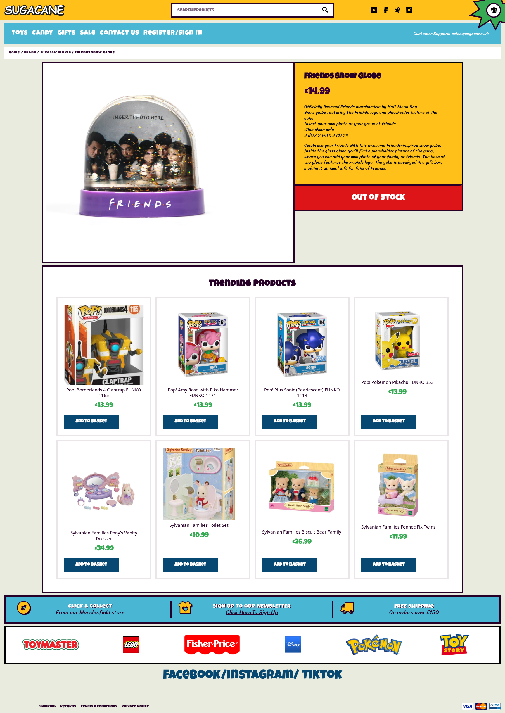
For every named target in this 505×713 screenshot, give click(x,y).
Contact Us (119, 34)
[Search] (325, 10)
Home (14, 53)
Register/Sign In (173, 34)
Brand (30, 53)
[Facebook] (386, 10)
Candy (42, 34)
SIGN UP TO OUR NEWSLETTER (252, 607)
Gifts (67, 34)
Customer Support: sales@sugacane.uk (451, 33)
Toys (20, 34)
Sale (88, 34)
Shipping (47, 707)
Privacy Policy (135, 707)
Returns (68, 707)
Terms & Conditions (99, 707)
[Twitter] (397, 10)
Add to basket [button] (91, 421)
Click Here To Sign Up (252, 612)
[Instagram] (409, 10)
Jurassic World (55, 53)
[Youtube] (374, 10)
